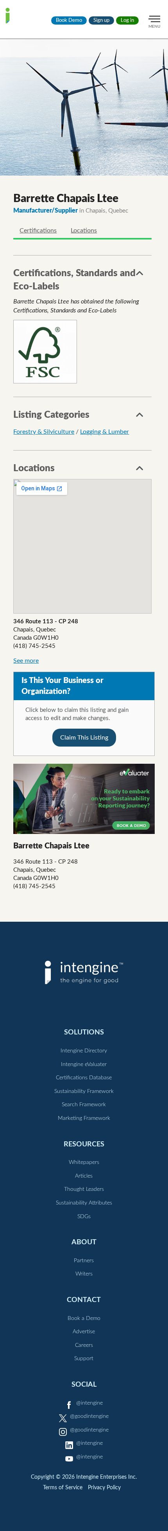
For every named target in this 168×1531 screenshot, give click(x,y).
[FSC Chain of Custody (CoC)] (45, 351)
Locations (84, 230)
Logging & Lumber (104, 432)
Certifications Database (84, 1077)
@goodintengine (89, 1416)
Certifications (38, 230)
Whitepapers (84, 1162)
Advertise (84, 1331)
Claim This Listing (84, 737)
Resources (84, 1144)
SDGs (84, 1216)
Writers (84, 1274)
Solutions (84, 1032)
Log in (127, 20)
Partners (84, 1260)
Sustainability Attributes (84, 1203)
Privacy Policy (104, 1487)
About (84, 1242)
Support (83, 1358)
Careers (84, 1345)
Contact (84, 1300)
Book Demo (69, 20)
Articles (84, 1176)
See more (26, 661)
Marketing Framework (84, 1118)
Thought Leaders (84, 1189)
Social (84, 1384)
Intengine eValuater (84, 1064)
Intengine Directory (84, 1051)
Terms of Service (62, 1487)
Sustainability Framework (84, 1091)
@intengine (89, 1403)
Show (140, 275)
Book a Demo (84, 1318)
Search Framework (84, 1104)
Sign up (101, 20)
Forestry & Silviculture (43, 432)
